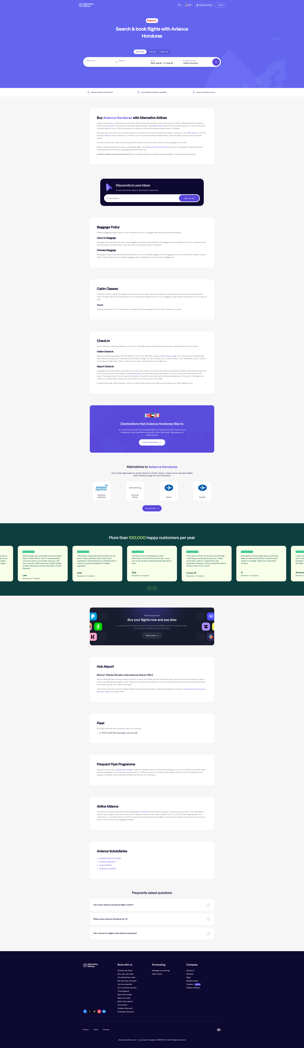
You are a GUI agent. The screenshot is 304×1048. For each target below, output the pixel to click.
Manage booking (205, 5)
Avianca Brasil (105, 865)
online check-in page (168, 356)
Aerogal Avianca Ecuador (110, 858)
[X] (90, 1012)
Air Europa (201, 689)
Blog (188, 977)
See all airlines (150, 508)
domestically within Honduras (158, 147)
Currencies (122, 1005)
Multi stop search (125, 1001)
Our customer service (127, 987)
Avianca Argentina (107, 861)
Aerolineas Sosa (190, 689)
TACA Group (191, 133)
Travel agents (123, 991)
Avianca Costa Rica (107, 868)
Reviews (189, 974)
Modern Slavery (193, 987)
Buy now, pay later (126, 974)
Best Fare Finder (125, 994)
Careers (189, 984)
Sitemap (106, 1029)
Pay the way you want (127, 981)
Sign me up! (189, 198)
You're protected (125, 984)
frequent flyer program (124, 770)
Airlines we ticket (125, 970)
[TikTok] (94, 1012)
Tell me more (151, 635)
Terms (95, 1029)
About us (190, 970)
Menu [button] (221, 5)
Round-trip (140, 52)
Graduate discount (126, 1011)
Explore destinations (151, 442)
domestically (135, 373)
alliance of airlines (141, 812)
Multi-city (164, 52)
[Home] (86, 5)
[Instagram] (99, 1012)
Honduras (111, 126)
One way (152, 52)
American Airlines (103, 692)
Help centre (157, 974)
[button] (179, 5)
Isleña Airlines (158, 126)
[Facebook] (85, 1012)
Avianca (108, 135)
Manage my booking (161, 970)
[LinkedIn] (104, 1012)
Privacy (86, 1029)
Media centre (192, 981)
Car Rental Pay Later (126, 977)
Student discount (125, 1008)
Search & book (124, 998)
